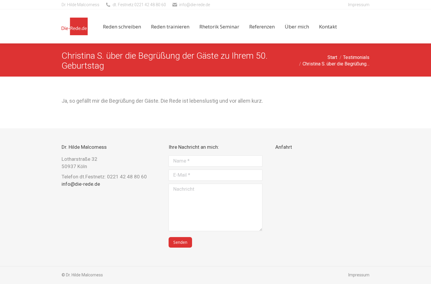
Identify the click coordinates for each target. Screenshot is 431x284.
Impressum (358, 4)
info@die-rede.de (194, 4)
